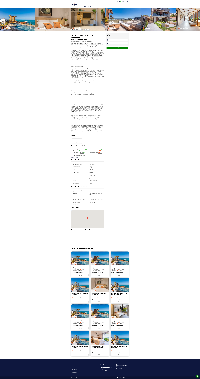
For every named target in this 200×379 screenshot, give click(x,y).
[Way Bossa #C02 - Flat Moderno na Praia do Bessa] (80, 258)
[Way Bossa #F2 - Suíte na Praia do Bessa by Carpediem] (100, 285)
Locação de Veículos (97, 3)
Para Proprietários (112, 3)
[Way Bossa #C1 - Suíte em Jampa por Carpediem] (80, 338)
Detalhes (80, 275)
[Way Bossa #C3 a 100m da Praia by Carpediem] (100, 258)
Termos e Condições (87, 6)
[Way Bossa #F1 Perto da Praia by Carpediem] (120, 338)
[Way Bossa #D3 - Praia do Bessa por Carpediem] (120, 258)
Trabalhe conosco (120, 3)
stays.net (123, 377)
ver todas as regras (74, 157)
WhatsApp (118, 47)
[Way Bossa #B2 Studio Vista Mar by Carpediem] (120, 311)
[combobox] (118, 43)
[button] (199, 21)
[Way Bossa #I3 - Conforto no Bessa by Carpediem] (80, 285)
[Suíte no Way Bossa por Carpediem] (80, 311)
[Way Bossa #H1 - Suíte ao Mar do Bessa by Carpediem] (120, 285)
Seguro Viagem (86, 3)
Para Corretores (105, 3)
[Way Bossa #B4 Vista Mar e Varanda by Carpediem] (100, 338)
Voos (91, 3)
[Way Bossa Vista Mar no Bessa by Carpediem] (100, 311)
